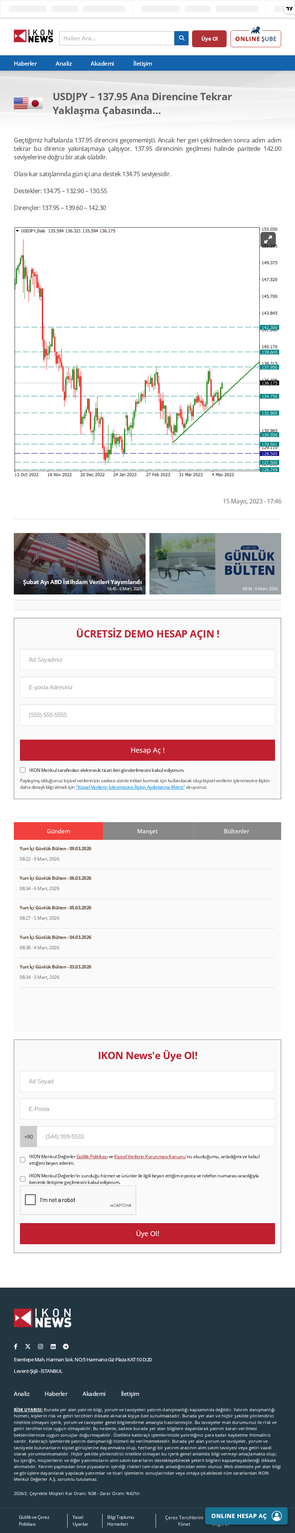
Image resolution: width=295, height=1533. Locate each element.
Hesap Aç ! (148, 750)
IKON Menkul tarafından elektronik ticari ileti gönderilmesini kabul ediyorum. (106, 770)
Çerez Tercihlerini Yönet (184, 1520)
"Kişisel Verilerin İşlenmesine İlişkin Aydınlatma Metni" (130, 787)
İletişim (142, 63)
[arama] (181, 38)
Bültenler (236, 831)
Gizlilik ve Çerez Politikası (34, 1520)
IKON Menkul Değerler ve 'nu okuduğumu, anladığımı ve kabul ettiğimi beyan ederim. (144, 1159)
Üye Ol (209, 38)
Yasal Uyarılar (80, 1520)
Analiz (63, 63)
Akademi (102, 63)
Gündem (58, 831)
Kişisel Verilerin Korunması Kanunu (150, 1156)
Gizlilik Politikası (92, 1156)
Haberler (25, 63)
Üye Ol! (147, 1233)
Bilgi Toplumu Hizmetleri (120, 1520)
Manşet (147, 831)
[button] (23, 604)
